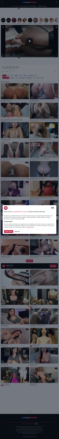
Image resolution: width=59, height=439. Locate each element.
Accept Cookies (8, 231)
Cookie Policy (30, 227)
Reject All (17, 231)
